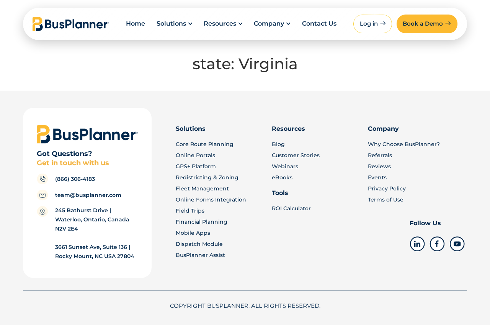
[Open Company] (288, 23)
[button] (427, 24)
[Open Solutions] (190, 23)
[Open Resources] (240, 23)
